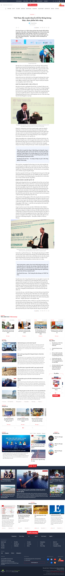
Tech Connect (39, 1)
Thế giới (52, 8)
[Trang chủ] (5, 8)
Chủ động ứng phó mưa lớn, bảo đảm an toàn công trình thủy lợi (31, 390)
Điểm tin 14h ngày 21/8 (59, 437)
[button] (32, 428)
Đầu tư (13, 8)
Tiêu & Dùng (25, 1)
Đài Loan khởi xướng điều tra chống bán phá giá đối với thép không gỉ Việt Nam (57, 354)
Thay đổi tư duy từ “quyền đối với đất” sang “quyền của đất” (30, 367)
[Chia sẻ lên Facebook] (41, 27)
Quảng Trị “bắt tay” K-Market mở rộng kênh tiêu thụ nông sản (57, 331)
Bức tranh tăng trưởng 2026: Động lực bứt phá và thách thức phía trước (31, 355)
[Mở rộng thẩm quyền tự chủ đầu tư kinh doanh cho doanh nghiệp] (32, 479)
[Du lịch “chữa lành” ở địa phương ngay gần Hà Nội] (57, 489)
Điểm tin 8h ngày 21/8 (58, 451)
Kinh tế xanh (28, 8)
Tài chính (18, 8)
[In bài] (16, 27)
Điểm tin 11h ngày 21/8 (59, 444)
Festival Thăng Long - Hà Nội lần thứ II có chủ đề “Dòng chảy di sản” (57, 481)
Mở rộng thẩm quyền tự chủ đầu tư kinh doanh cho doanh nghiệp (30, 379)
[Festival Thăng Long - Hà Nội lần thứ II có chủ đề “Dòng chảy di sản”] (57, 474)
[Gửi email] (45, 27)
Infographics (39, 433)
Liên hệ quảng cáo (34, 562)
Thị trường (34, 8)
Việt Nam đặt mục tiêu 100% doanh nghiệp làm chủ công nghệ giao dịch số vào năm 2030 (57, 360)
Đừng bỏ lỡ (5, 406)
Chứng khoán (19, 1)
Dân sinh (57, 8)
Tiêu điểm (9, 8)
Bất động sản (47, 8)
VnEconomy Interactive (56, 515)
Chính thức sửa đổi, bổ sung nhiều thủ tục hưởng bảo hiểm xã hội (24, 331)
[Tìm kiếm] (4, 5)
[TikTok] (61, 1)
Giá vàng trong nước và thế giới (40, 516)
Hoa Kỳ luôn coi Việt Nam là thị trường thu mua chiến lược (57, 344)
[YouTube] (59, 1)
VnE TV (33, 1)
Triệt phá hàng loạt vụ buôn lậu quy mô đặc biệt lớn (7, 480)
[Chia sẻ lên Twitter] (43, 27)
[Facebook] (53, 1)
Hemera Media (17, 570)
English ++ (46, 1)
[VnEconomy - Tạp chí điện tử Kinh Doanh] (32, 532)
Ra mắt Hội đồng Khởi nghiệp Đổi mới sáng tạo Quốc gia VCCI (9, 420)
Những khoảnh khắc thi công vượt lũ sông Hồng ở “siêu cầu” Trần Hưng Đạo (8, 496)
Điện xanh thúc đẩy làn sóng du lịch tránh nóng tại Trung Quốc (8, 331)
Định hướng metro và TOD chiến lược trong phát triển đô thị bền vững (8, 517)
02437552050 (27, 560)
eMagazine (43, 433)
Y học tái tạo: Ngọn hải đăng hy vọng (38, 460)
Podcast (34, 433)
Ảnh (2, 553)
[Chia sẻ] (48, 27)
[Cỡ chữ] (18, 27)
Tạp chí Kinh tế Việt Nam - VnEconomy (57, 571)
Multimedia (5, 433)
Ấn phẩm (56, 373)
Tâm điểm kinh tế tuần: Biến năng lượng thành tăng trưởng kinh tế (38, 446)
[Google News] (63, 1)
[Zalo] (57, 1)
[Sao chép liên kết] (46, 27)
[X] (55, 1)
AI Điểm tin (56, 433)
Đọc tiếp (4, 340)
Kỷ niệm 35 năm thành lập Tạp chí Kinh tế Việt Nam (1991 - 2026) (24, 517)
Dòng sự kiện (32, 503)
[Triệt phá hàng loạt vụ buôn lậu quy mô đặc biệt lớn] (8, 474)
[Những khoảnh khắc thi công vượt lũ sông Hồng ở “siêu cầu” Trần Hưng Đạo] (8, 489)
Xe (30, 1)
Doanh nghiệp (41, 8)
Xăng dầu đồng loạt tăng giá (57, 349)
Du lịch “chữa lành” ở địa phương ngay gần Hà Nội (56, 495)
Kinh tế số (23, 8)
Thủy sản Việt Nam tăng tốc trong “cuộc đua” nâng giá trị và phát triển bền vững (37, 420)
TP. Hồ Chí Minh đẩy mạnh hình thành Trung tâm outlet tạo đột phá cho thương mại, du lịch (57, 367)
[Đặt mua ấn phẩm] (61, 4)
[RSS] (55, 563)
